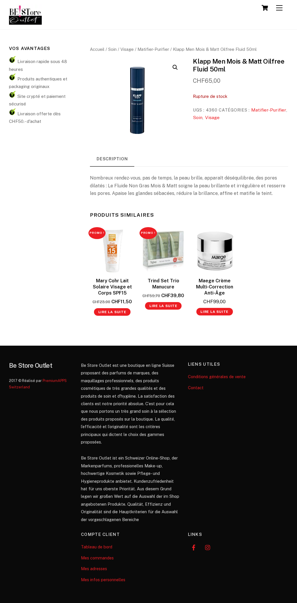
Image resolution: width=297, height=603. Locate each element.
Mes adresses (94, 568)
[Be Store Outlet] (25, 22)
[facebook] (194, 546)
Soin (112, 49)
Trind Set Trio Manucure (163, 284)
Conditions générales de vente (217, 376)
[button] (175, 67)
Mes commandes (97, 557)
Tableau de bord (96, 546)
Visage (127, 49)
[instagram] (208, 546)
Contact (196, 387)
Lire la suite (112, 312)
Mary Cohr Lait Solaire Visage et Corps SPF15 (112, 287)
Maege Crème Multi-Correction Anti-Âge (214, 287)
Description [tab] (112, 158)
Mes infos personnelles (103, 579)
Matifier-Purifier (153, 49)
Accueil (97, 49)
